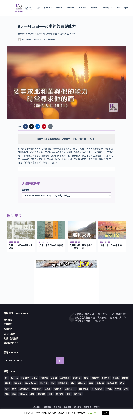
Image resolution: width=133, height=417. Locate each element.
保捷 (86, 378)
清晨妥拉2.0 (70, 388)
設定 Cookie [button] (93, 412)
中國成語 (44, 378)
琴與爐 (109, 388)
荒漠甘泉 (41, 394)
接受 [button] (105, 413)
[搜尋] (125, 8)
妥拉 (73, 383)
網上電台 (47, 8)
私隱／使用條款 (11, 338)
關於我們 (8, 319)
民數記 (47, 388)
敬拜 (7, 388)
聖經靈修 (106, 8)
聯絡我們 (8, 329)
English (14, 378)
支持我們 (8, 324)
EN (6, 378)
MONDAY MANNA (29, 378)
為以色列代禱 (97, 388)
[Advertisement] (66, 286)
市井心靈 (100, 383)
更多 (126, 8)
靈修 (68, 394)
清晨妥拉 (57, 388)
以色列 (117, 8)
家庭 (91, 383)
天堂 (53, 383)
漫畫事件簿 (83, 388)
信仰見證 (70, 8)
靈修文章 (77, 394)
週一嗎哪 (59, 394)
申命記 (118, 388)
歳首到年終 (36, 388)
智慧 (14, 388)
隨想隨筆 (59, 8)
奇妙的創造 (62, 383)
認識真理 (82, 8)
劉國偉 (7, 383)
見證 (50, 394)
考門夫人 (23, 394)
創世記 (125, 378)
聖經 (32, 394)
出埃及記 (105, 378)
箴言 (14, 394)
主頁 (39, 8)
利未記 (116, 378)
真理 (126, 388)
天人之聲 (43, 383)
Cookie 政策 (9, 333)
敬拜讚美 (94, 8)
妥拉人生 (82, 383)
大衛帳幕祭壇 (50, 39)
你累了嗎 (76, 378)
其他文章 (25, 190)
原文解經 (17, 383)
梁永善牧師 (24, 388)
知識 (7, 394)
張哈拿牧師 (112, 383)
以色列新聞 (64, 378)
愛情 (122, 383)
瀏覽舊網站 (10, 343)
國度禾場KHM (30, 383)
